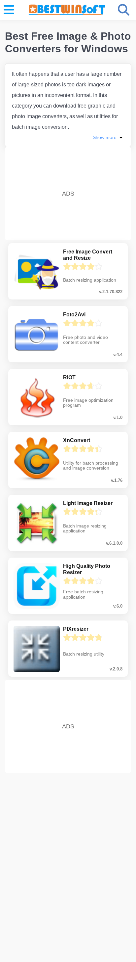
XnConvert (76, 440)
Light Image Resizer (88, 503)
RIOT (69, 377)
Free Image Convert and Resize (87, 255)
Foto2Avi (74, 314)
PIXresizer (75, 629)
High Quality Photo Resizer (86, 569)
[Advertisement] (68, 191)
